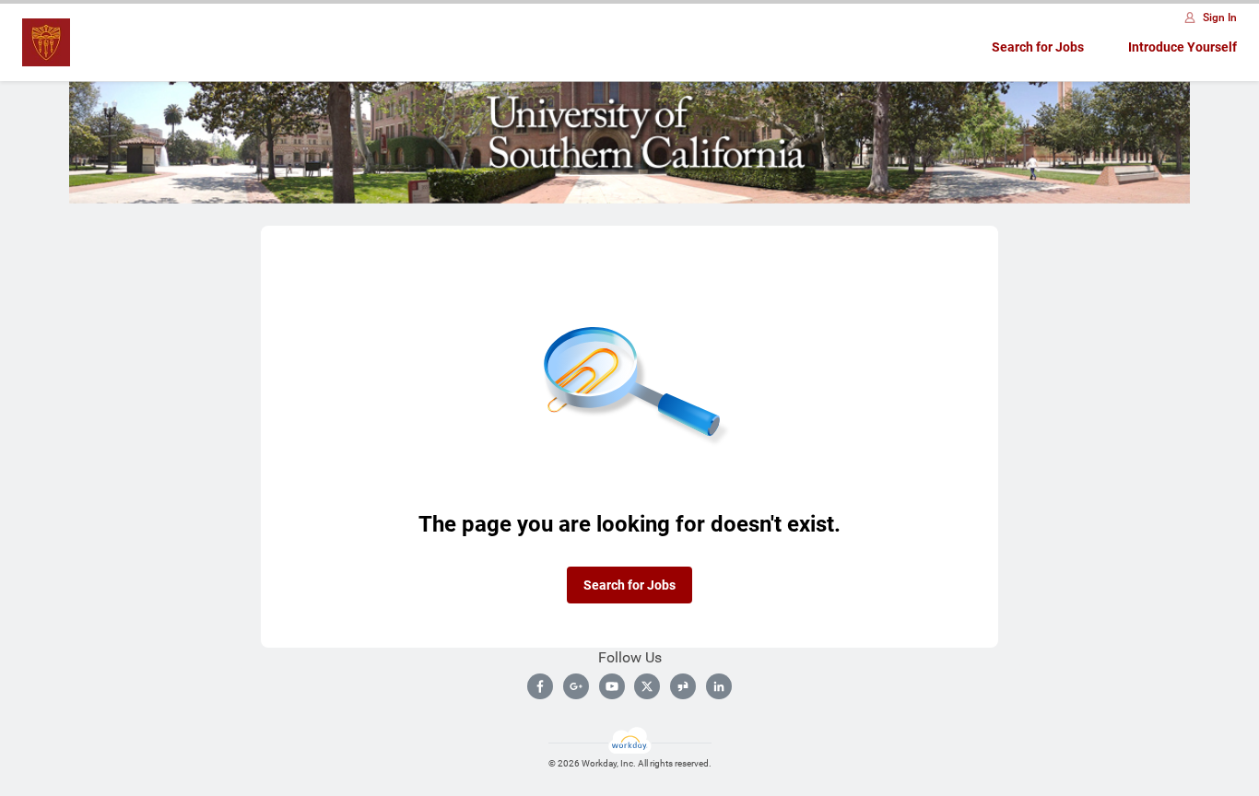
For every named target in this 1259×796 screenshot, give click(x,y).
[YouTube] (612, 686)
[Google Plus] (576, 686)
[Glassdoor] (683, 686)
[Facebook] (540, 686)
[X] (647, 686)
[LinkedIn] (719, 686)
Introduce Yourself (1182, 47)
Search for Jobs (1038, 47)
